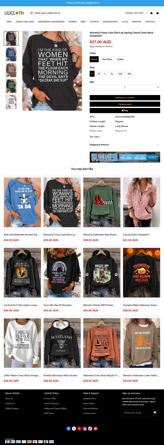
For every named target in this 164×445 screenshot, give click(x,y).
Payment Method (90, 408)
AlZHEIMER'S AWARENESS (51, 21)
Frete (92, 46)
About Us (9, 398)
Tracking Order (89, 413)
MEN (83, 21)
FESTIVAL (150, 21)
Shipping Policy (89, 398)
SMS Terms (49, 413)
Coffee (120, 59)
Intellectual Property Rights (55, 408)
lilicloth (12, 439)
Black (94, 59)
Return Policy (88, 403)
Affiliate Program (12, 408)
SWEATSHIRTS (110, 21)
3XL (130, 73)
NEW (9, 21)
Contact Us (10, 403)
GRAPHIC (136, 21)
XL (112, 73)
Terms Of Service (51, 403)
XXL (120, 73)
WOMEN (73, 21)
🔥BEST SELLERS (25, 21)
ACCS (125, 21)
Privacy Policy (50, 398)
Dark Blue (107, 59)
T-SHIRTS (94, 21)
